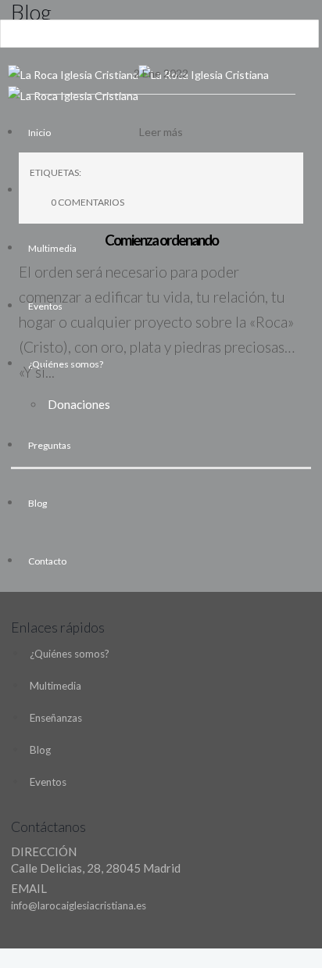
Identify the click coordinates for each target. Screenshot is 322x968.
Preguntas (49, 445)
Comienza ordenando (161, 240)
